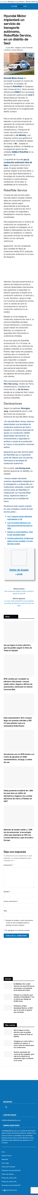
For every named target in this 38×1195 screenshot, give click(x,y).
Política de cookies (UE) (9, 1178)
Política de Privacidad (8, 1167)
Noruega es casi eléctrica (16, 2)
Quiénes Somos (6, 1156)
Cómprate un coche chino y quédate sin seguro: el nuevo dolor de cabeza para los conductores (24, 1044)
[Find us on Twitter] (6, 1107)
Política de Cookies (8, 1174)
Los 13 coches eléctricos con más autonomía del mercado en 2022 (19, 525)
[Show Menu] (2, 6)
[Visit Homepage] (19, 6)
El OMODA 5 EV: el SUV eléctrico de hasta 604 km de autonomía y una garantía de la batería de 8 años (24, 987)
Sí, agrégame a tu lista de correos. (17, 930)
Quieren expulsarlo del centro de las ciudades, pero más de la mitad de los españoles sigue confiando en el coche (24, 1056)
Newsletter (5, 1159)
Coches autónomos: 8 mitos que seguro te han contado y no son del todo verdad (20, 541)
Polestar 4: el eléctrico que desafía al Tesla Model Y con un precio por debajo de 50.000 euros (24, 998)
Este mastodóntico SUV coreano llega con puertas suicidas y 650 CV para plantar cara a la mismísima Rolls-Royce (18, 721)
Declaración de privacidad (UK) (11, 1185)
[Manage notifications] (4, 1190)
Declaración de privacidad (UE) (11, 1170)
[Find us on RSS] (13, 1107)
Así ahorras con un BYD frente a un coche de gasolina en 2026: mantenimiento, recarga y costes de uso (19, 758)
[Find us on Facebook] (2, 1107)
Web (5, 911)
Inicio (3, 1152)
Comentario (9, 865)
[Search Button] (35, 6)
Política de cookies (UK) (9, 1181)
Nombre (7, 892)
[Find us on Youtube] (17, 1107)
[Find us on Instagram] (10, 1107)
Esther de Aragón (19, 569)
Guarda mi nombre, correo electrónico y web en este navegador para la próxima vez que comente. (19, 922)
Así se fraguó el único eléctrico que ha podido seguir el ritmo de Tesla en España (18, 648)
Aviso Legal (5, 1163)
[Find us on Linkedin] (20, 1107)
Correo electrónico (11, 901)
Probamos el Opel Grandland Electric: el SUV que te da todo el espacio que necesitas (23, 1009)
